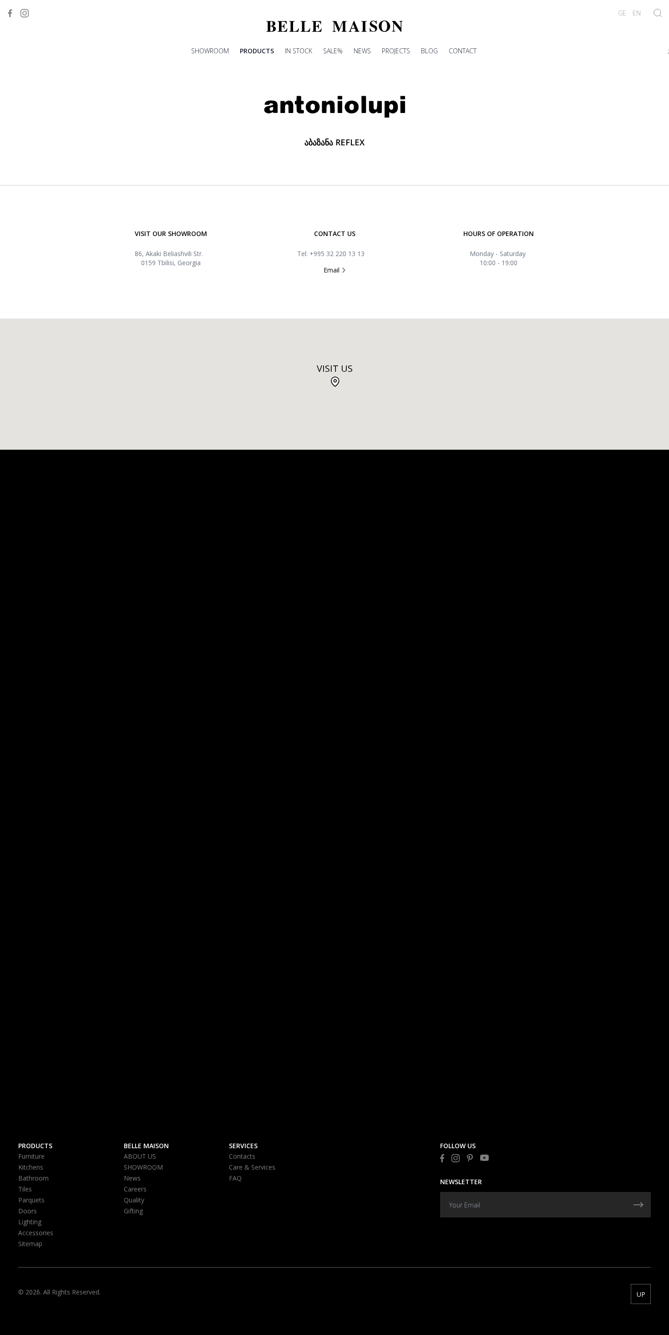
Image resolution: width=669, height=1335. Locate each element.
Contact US (334, 233)
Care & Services (252, 1167)
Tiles (25, 1189)
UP (641, 1294)
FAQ (235, 1178)
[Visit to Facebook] (10, 13)
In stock (298, 50)
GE (622, 13)
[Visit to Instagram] (24, 13)
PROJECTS (396, 50)
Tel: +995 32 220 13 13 (331, 253)
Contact (462, 50)
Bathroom (33, 1178)
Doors (27, 1211)
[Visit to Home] (334, 26)
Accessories (35, 1232)
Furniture (31, 1156)
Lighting (29, 1221)
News (362, 50)
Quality (134, 1200)
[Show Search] (658, 13)
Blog (429, 50)
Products (257, 50)
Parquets (31, 1200)
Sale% (333, 50)
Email (332, 270)
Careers (135, 1189)
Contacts (242, 1156)
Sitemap (30, 1243)
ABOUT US (140, 1156)
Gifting (133, 1211)
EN (637, 13)
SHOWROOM (210, 50)
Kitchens (30, 1167)
